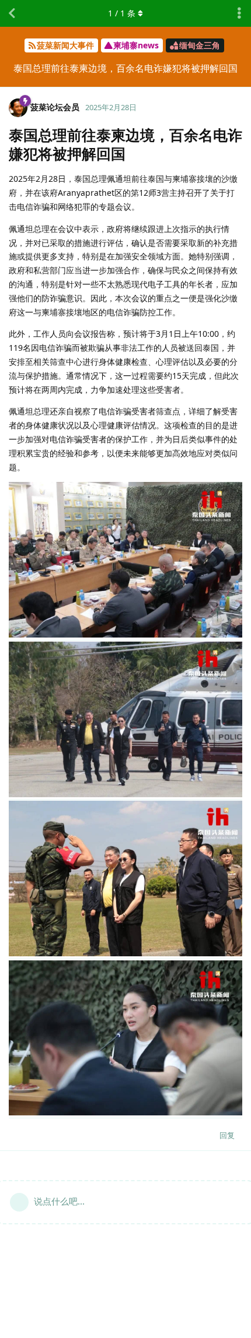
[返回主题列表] (11, 13)
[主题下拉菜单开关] (239, 13)
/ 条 (121, 13)
